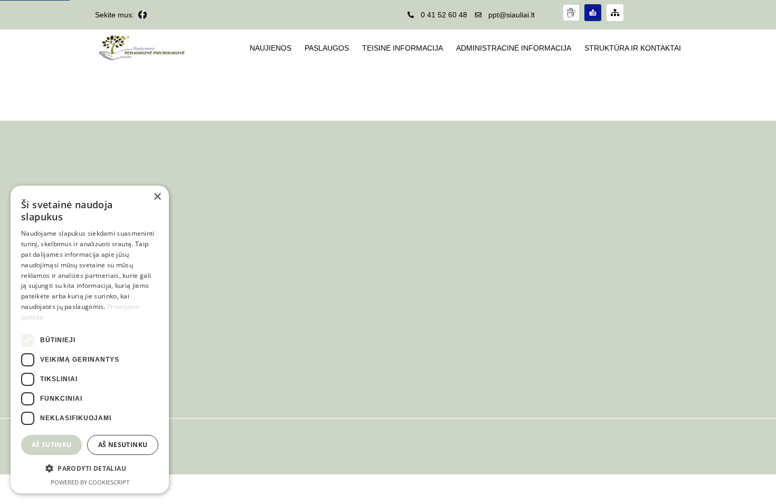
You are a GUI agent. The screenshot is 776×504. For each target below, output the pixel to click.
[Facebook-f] (142, 15)
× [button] (157, 197)
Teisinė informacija (402, 48)
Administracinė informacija (513, 48)
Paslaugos (327, 48)
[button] (89, 469)
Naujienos (270, 48)
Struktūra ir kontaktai (632, 48)
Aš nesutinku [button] (123, 444)
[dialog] (90, 339)
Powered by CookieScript (90, 482)
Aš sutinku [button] (52, 444)
